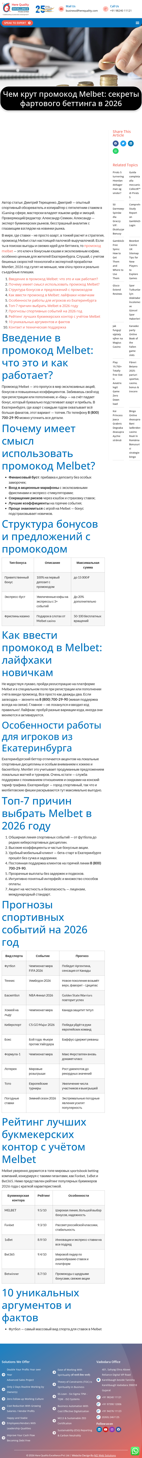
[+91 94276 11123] (98, 1411)
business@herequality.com (82, 10)
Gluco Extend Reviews (117, 289)
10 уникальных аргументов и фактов (39, 321)
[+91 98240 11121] (98, 1397)
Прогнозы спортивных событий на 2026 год (45, 311)
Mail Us (71, 6)
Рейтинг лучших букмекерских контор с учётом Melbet (54, 316)
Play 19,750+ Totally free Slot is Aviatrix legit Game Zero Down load (117, 383)
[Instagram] (112, 1429)
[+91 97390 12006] (98, 1404)
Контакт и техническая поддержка (37, 327)
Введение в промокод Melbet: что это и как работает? (53, 279)
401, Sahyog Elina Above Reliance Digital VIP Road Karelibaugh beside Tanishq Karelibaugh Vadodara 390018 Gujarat (119, 1380)
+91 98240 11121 (121, 10)
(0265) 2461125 (110, 1417)
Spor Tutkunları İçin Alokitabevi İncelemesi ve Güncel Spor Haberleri (135, 302)
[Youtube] (105, 1429)
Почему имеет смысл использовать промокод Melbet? (54, 284)
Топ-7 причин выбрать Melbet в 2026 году (43, 305)
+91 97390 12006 (111, 1404)
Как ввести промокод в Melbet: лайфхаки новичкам (51, 295)
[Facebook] (118, 1429)
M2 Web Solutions (105, 1455)
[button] (137, 23)
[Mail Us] (61, 9)
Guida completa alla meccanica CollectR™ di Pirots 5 (135, 185)
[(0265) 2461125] (98, 1417)
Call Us (114, 6)
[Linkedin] (99, 1429)
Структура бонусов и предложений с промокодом (50, 289)
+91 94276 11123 (111, 1411)
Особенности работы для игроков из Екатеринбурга (52, 300)
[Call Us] (105, 9)
